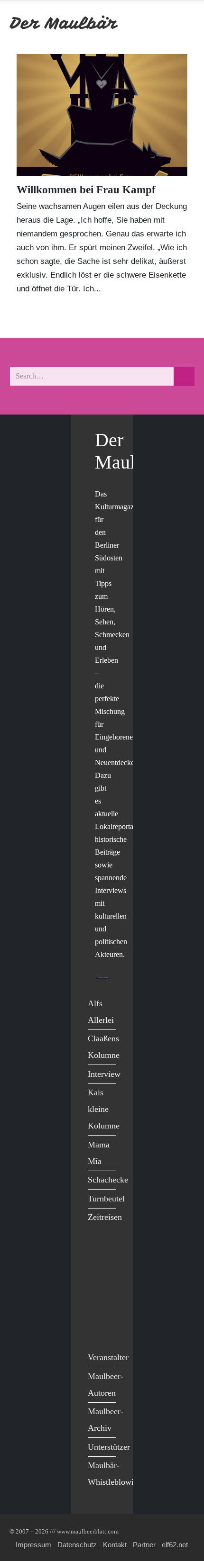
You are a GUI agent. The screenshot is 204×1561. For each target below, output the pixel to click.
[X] (97, 1271)
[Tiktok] (97, 1330)
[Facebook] (97, 1252)
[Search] (184, 376)
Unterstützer (109, 1447)
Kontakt (115, 1545)
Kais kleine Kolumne (104, 1109)
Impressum (33, 1545)
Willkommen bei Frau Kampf (86, 190)
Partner (144, 1545)
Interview (104, 1074)
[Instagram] (97, 1310)
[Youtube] (97, 1291)
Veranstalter (108, 1357)
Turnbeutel (106, 1198)
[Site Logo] (64, 23)
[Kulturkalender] (160, 23)
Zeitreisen (105, 1217)
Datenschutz (77, 1545)
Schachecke (108, 1179)
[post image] (102, 115)
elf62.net (175, 1545)
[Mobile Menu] (183, 23)
